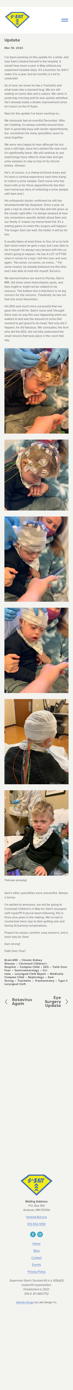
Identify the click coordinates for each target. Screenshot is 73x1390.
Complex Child (30, 967)
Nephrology (36, 977)
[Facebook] (33, 1234)
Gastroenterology (27, 970)
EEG (46, 967)
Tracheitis (24, 980)
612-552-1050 (36, 1224)
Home (36, 1244)
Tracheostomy (44, 980)
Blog (36, 1251)
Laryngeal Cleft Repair (30, 973)
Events (36, 1265)
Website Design (25, 1302)
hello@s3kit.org (36, 1217)
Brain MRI (11, 960)
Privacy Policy (37, 1272)
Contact (36, 1258)
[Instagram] (40, 1234)
